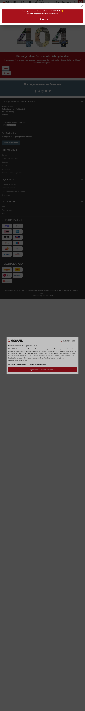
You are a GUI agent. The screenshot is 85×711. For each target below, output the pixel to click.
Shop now (44, 19)
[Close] (81, 6)
